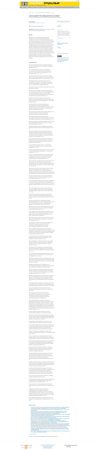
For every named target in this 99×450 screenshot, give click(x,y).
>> (36, 434)
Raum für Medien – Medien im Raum (45, 414)
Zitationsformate (60, 38)
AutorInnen (38, 7)
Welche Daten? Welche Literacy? (61, 411)
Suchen (76, 7)
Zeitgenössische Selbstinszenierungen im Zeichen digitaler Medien (50, 416)
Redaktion (43, 7)
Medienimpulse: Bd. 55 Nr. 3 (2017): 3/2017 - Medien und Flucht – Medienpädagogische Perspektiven (50, 419)
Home (23, 7)
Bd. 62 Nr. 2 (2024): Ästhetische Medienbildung (42, 12)
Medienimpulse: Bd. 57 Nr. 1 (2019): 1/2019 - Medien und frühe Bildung (53, 408)
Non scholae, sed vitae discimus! (47, 409)
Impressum (49, 7)
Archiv (33, 12)
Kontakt (53, 7)
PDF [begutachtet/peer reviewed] (64, 21)
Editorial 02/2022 (61, 423)
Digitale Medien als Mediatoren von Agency (56, 418)
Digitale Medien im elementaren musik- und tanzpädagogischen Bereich (49, 430)
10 (34, 434)
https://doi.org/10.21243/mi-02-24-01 (37, 26)
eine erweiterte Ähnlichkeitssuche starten (42, 436)
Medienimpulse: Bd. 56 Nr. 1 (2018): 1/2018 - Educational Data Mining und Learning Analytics (50, 417)
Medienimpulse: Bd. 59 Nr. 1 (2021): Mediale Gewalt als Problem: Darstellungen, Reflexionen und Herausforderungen (50, 415)
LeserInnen (32, 7)
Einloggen (77, 0)
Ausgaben (27, 7)
